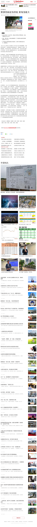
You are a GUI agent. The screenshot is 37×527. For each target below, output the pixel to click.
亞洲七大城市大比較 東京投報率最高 (8, 139)
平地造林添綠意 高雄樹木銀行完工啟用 (8, 150)
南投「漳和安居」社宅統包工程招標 (9, 415)
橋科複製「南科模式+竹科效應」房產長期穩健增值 (12, 192)
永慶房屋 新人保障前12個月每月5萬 (9, 285)
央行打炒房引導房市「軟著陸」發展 (25, 224)
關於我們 (9, 521)
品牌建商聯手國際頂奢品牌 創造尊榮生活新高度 (12, 323)
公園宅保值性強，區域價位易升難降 (9, 369)
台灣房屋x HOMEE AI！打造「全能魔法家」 (11, 446)
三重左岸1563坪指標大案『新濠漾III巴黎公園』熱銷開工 (24, 154)
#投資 (14, 122)
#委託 (8, 122)
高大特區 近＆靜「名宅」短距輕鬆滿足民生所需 (27, 208)
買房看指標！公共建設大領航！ (7, 148)
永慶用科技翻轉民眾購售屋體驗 (8, 354)
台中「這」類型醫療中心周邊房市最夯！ (10, 377)
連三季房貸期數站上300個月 (7, 316)
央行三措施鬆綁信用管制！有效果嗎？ (10, 407)
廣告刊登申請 (25, 521)
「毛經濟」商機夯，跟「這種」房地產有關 (11, 339)
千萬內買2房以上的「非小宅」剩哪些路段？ (11, 293)
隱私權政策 (20, 521)
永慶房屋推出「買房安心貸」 (7, 384)
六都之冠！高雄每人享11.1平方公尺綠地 (21, 150)
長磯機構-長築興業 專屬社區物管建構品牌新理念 (12, 477)
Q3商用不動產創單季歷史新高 (7, 272)
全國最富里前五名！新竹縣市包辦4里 (8, 154)
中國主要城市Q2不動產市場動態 (20, 139)
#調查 (2, 122)
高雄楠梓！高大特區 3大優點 (19, 148)
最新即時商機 (30, 20)
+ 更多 (35, 19)
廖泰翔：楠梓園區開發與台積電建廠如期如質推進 (10, 152)
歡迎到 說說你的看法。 (11, 127)
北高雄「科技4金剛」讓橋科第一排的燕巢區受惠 (9, 208)
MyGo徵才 (12, 521)
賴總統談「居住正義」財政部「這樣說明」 (11, 361)
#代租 (11, 122)
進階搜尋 (8, 1)
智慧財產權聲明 (30, 521)
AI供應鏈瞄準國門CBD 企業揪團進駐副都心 (11, 469)
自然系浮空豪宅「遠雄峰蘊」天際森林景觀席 (11, 509)
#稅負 (17, 122)
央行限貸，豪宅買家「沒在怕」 (8, 392)
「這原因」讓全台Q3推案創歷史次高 (7, 240)
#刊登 (5, 122)
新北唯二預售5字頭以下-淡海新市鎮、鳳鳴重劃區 (12, 308)
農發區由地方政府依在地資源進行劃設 (10, 346)
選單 (3, 1)
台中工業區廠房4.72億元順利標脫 (8, 493)
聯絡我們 (5, 521)
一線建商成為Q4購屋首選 (7, 331)
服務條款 (17, 521)
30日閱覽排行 (31, 18)
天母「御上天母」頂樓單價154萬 (8, 399)
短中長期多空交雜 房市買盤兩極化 (9, 454)
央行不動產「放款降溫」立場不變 (25, 272)
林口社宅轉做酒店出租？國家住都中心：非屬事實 (12, 462)
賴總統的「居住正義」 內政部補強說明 (10, 301)
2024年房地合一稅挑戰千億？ (24, 240)
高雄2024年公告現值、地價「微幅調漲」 (21, 152)
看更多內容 (18, 517)
